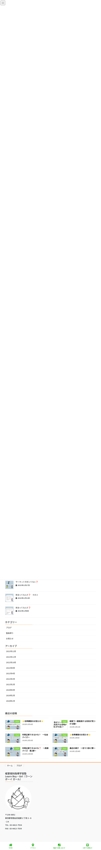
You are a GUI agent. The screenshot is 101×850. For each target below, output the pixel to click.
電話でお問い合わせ (59, 848)
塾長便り (9, 633)
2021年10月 (11, 662)
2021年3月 (10, 679)
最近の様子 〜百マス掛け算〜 (82, 748)
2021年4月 (10, 673)
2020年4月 (10, 690)
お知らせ (9, 638)
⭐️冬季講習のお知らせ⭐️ (32, 721)
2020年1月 (10, 701)
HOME (11, 848)
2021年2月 (10, 684)
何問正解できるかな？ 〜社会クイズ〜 (35, 735)
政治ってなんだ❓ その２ (27, 594)
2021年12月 (11, 651)
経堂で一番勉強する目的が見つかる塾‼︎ (82, 722)
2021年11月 (11, 657)
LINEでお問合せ (87, 848)
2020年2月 (10, 695)
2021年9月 (10, 668)
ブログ (9, 627)
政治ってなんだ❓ (23, 607)
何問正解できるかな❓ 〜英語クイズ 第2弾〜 (35, 749)
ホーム (10, 765)
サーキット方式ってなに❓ (27, 581)
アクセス (33, 848)
